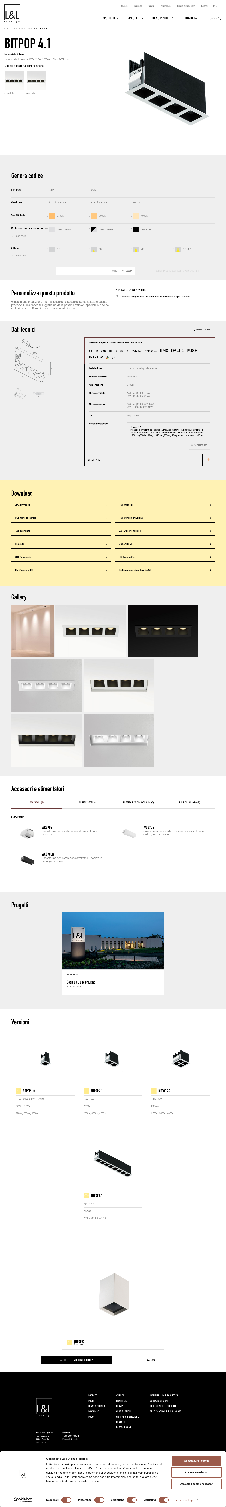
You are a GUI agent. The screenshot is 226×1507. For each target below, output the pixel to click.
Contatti (204, 6)
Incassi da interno (14, 54)
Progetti (134, 18)
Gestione (16, 202)
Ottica (15, 248)
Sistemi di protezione (186, 6)
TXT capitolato (22, 531)
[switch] (99, 1500)
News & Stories (163, 18)
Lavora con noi (124, 1427)
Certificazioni (165, 6)
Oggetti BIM (125, 544)
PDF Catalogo (126, 505)
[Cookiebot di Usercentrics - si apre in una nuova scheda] (22, 1500)
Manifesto (138, 6)
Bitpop (29, 29)
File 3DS (19, 544)
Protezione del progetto (163, 1406)
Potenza (16, 190)
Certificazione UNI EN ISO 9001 (166, 1411)
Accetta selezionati (196, 1472)
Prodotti (109, 18)
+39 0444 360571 (71, 1436)
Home (7, 29)
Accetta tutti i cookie (196, 1460)
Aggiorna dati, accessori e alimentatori (177, 271)
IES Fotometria (126, 557)
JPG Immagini (22, 505)
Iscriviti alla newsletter (164, 1395)
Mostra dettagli (184, 1500)
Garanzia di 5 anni (160, 1400)
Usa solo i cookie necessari (196, 1483)
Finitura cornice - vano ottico (29, 228)
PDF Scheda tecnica (25, 518)
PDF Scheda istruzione (131, 518)
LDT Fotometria (23, 557)
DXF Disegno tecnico (130, 531)
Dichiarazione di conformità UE (135, 570)
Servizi (151, 6)
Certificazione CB (24, 570)
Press (91, 1416)
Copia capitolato (199, 445)
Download (192, 18)
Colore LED (18, 215)
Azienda (124, 6)
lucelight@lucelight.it (72, 1439)
